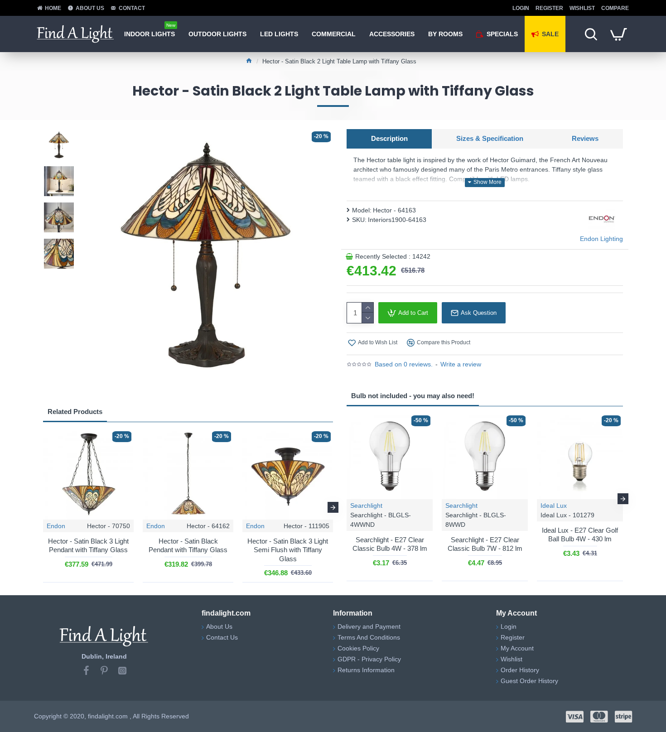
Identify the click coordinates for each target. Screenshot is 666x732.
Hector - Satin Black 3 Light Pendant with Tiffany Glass (88, 545)
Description (389, 138)
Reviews (585, 138)
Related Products (75, 411)
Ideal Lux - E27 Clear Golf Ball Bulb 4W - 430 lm (580, 534)
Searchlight (366, 505)
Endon (56, 526)
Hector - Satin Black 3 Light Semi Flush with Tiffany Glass (287, 550)
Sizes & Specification (489, 138)
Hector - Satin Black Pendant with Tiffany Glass (188, 545)
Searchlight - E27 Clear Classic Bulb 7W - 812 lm (485, 544)
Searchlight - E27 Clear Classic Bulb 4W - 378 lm (389, 544)
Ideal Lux (554, 505)
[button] (43, 507)
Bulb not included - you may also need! (412, 396)
